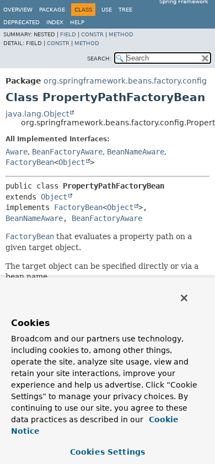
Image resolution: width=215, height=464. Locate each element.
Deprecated (21, 22)
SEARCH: (99, 59)
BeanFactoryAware (67, 151)
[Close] (184, 298)
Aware (17, 151)
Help (77, 22)
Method (121, 34)
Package (52, 10)
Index (54, 22)
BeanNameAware (135, 151)
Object (71, 162)
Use (106, 10)
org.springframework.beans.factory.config (125, 80)
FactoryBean (30, 162)
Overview (18, 10)
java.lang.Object (37, 113)
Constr (92, 34)
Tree (125, 10)
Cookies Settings (107, 452)
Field (68, 34)
